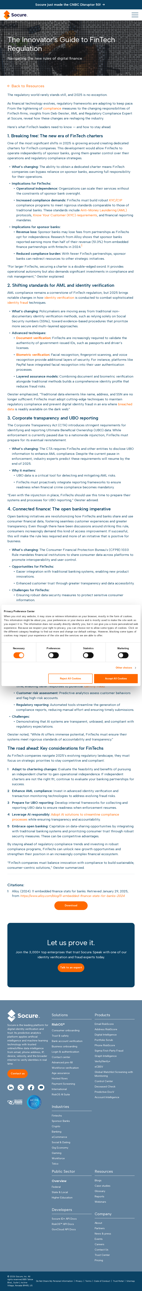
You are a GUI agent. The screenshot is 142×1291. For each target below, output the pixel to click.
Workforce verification (65, 1067)
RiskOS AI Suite (61, 1094)
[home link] (16, 15)
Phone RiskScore (105, 1045)
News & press (103, 1233)
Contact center (61, 1057)
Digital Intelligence (106, 1034)
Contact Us (101, 1249)
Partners (100, 1228)
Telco (55, 1163)
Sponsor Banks (61, 1121)
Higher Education (62, 1197)
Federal (56, 1186)
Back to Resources (27, 86)
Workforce (58, 1158)
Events (99, 1239)
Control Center (104, 1081)
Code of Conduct (102, 1281)
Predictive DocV (104, 1092)
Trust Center (102, 1255)
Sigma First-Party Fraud (109, 1050)
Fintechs (57, 1115)
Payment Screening (63, 1083)
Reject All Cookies (70, 678)
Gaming (56, 1153)
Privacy (79, 1281)
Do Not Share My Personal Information (54, 1281)
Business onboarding (64, 1046)
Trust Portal (118, 1281)
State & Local (60, 1192)
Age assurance (61, 1073)
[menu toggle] (135, 15)
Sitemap (130, 1281)
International (59, 1089)
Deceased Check (105, 1086)
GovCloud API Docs (64, 1229)
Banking (56, 1131)
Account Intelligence (107, 1097)
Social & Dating (61, 1142)
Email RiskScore (104, 1024)
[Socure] (23, 1015)
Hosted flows (60, 1078)
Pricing (99, 1260)
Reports (99, 1196)
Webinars (100, 1201)
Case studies (102, 1185)
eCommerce (59, 1137)
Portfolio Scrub (104, 1040)
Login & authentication (65, 1051)
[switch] (53, 655)
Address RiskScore (106, 1029)
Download (71, 905)
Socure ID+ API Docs (64, 1218)
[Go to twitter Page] (21, 1087)
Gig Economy (60, 1147)
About (98, 1223)
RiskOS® (58, 1024)
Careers (99, 1244)
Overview (59, 1181)
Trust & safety (60, 1035)
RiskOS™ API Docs (63, 1224)
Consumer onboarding (66, 1030)
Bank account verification (67, 1041)
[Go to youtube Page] (41, 1087)
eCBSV (99, 1066)
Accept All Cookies (116, 678)
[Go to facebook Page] (31, 1087)
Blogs (98, 1180)
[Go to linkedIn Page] (10, 1087)
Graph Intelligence (106, 1056)
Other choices (124, 667)
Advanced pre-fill (62, 1062)
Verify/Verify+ (102, 1061)
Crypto (56, 1126)
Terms (88, 1281)
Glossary (100, 1191)
